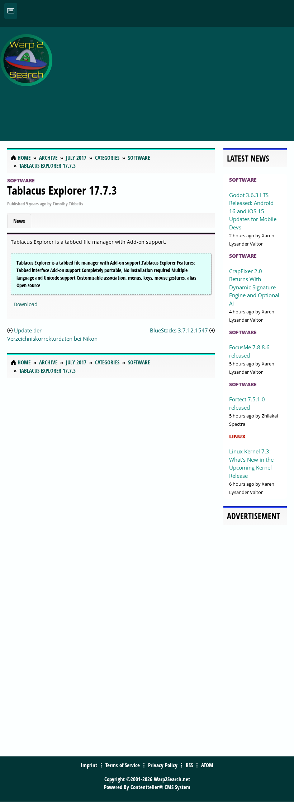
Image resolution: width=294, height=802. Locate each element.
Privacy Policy (162, 765)
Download (26, 304)
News (19, 220)
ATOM (207, 765)
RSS (189, 765)
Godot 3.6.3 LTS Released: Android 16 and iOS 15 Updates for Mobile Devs (252, 211)
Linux (237, 436)
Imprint (89, 765)
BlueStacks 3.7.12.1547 (179, 330)
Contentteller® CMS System (160, 787)
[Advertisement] (175, 80)
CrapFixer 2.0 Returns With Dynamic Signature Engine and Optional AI (254, 287)
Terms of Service (122, 765)
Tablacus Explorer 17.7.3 (62, 190)
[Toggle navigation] (11, 11)
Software (21, 180)
